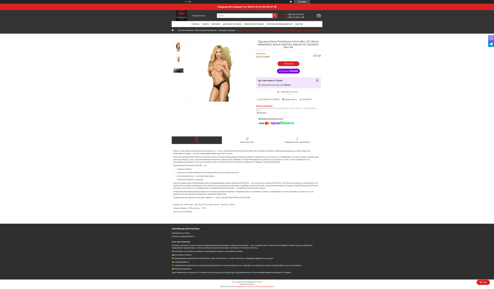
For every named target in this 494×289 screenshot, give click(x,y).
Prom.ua (259, 282)
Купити (290, 64)
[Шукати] (275, 15)
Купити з (285, 71)
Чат (485, 282)
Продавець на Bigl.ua (247, 284)
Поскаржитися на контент (243, 286)
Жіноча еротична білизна (206, 30)
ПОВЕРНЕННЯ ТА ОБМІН (254, 24)
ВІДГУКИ (299, 24)
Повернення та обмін (181, 233)
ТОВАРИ (205, 24)
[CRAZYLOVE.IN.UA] (181, 15)
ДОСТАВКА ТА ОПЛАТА (232, 24)
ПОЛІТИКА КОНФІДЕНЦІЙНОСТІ (280, 24)
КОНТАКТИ (215, 24)
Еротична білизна (185, 30)
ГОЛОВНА (195, 24)
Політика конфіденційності (183, 236)
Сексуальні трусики (227, 30)
